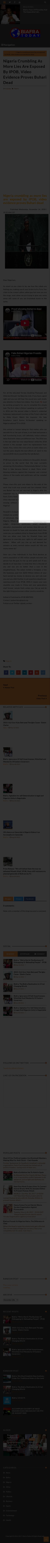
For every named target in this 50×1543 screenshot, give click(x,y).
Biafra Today (43, 522)
